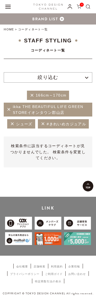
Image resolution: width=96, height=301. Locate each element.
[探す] (88, 6)
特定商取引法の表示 (48, 281)
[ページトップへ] (88, 186)
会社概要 (22, 266)
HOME (9, 29)
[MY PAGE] (70, 6)
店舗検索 (39, 266)
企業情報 (74, 266)
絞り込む (48, 77)
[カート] (79, 6)
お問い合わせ (77, 273)
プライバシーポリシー (24, 273)
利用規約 (57, 266)
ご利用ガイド (54, 273)
